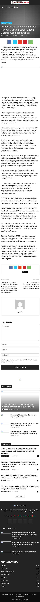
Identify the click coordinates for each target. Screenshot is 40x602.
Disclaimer (19, 594)
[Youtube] (30, 521)
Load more (19, 496)
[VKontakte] (25, 521)
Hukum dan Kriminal (6, 23)
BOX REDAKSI (20, 596)
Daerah (3, 480)
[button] (37, 2)
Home (2, 7)
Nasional (5, 409)
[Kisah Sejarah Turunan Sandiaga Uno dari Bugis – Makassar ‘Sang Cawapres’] (6, 544)
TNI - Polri (4, 568)
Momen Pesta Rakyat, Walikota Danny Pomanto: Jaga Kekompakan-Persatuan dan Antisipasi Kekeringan (18, 451)
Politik (3, 586)
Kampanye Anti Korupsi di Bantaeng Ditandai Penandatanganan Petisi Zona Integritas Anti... (24, 534)
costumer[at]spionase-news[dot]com (23, 516)
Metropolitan (5, 456)
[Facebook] (9, 521)
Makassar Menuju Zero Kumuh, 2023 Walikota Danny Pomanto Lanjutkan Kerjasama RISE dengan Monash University (19, 464)
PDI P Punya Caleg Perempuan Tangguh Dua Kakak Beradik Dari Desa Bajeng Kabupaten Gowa (31, 285)
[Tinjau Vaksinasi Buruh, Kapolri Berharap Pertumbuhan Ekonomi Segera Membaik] (20, 401)
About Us (5, 594)
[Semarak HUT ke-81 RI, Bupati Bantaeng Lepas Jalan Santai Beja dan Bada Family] (5, 433)
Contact (12, 594)
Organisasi (4, 580)
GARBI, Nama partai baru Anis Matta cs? (24, 551)
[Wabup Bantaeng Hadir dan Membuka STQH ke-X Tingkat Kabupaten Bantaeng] (5, 425)
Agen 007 (5, 35)
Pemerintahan (5, 469)
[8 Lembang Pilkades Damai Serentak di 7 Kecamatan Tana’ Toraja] (5, 417)
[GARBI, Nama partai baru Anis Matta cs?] (6, 554)
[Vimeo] (20, 521)
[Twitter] (15, 521)
